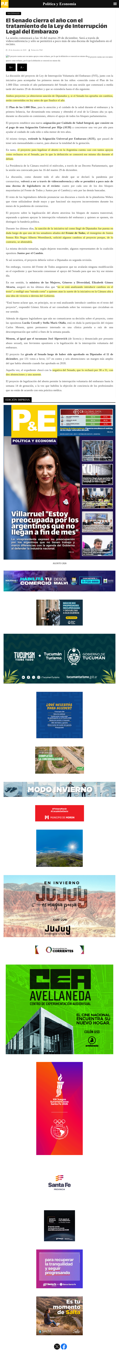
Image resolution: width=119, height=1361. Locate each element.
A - (22, 67)
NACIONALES (13, 13)
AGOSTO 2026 (59, 563)
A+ (11, 67)
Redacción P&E (37, 50)
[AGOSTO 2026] (59, 558)
